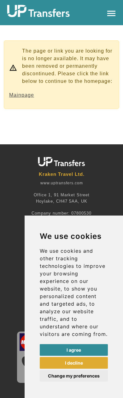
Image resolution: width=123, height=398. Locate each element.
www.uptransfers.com (61, 183)
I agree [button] (74, 350)
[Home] (38, 11)
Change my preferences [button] (74, 375)
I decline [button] (74, 363)
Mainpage (21, 95)
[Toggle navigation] (111, 12)
